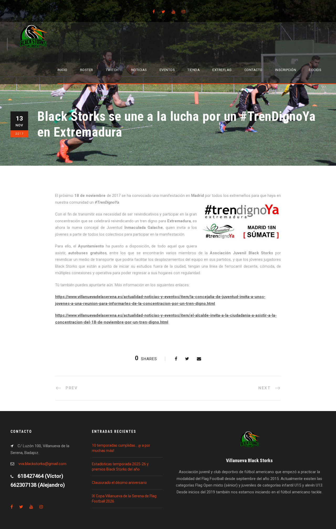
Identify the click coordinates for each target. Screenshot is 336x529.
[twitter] (163, 11)
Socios (315, 70)
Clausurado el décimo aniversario (119, 483)
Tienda (193, 70)
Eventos (167, 70)
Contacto (253, 70)
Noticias (139, 70)
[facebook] (154, 11)
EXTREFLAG (222, 70)
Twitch (112, 70)
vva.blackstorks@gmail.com (42, 463)
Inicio (62, 70)
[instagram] (183, 11)
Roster (86, 70)
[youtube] (173, 11)
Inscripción (285, 70)
